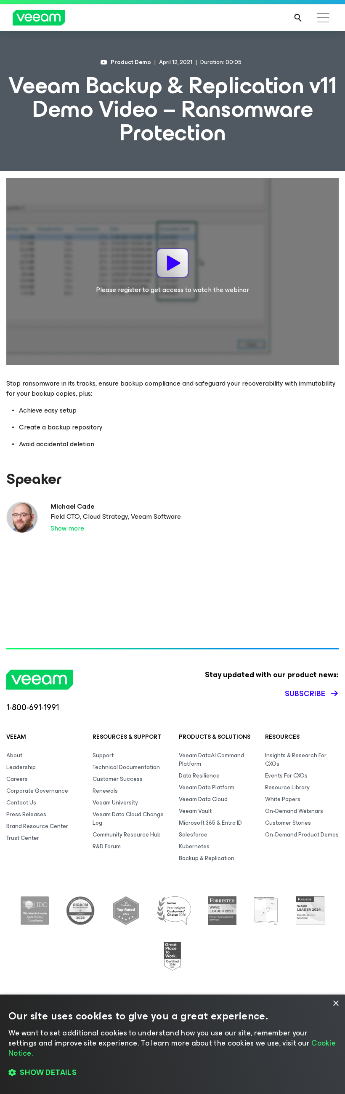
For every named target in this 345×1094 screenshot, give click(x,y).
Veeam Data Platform (206, 787)
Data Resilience (199, 775)
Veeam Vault (195, 811)
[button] (172, 1073)
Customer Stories (288, 823)
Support (103, 755)
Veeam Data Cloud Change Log (128, 819)
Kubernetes (194, 846)
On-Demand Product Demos (302, 834)
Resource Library (287, 787)
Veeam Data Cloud (203, 799)
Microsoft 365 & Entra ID (210, 823)
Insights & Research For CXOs (295, 760)
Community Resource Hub (127, 834)
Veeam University (115, 802)
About (14, 755)
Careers (17, 779)
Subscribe (305, 693)
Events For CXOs (286, 775)
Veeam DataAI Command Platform (211, 760)
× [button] (335, 1003)
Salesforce (193, 834)
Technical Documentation (126, 767)
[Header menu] (323, 17)
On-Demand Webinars (294, 811)
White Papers (282, 799)
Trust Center (22, 838)
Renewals (105, 791)
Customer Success (118, 779)
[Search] (298, 17)
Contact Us (21, 802)
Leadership (21, 767)
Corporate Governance (37, 791)
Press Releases (26, 814)
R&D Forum (107, 846)
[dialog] (172, 1044)
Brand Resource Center (37, 826)
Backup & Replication (206, 858)
